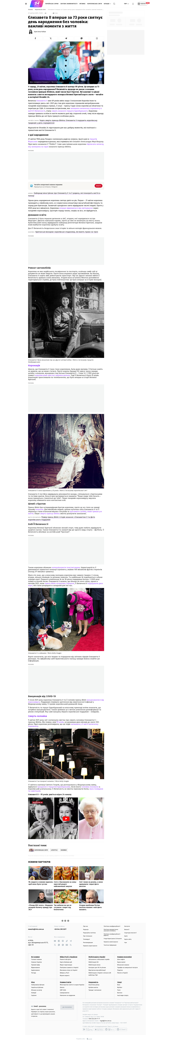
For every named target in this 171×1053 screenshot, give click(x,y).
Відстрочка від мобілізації (97, 970)
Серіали (33, 995)
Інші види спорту (122, 995)
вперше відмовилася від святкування (76, 208)
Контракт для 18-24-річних (97, 967)
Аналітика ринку (94, 985)
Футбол (119, 987)
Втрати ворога (64, 975)
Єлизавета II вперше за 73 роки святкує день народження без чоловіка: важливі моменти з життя (76, 9)
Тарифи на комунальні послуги (127, 967)
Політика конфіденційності (112, 926)
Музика (82, 4)
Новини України (36, 962)
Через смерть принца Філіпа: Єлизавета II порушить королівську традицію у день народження (62, 121)
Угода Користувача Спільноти (113, 938)
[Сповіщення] (133, 3)
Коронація (34, 365)
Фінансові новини (123, 965)
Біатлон (119, 993)
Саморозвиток (64, 993)
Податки (120, 970)
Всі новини (35, 957)
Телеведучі (86, 939)
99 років (60, 722)
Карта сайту (127, 939)
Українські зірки (51, 4)
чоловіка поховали (90, 787)
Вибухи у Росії (64, 973)
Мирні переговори (66, 965)
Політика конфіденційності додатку (112, 934)
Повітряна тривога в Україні (69, 967)
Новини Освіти (65, 982)
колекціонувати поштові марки (66, 567)
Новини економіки (124, 957)
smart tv (110, 1029)
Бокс (118, 985)
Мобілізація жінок (94, 965)
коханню (39, 509)
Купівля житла (93, 987)
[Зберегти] (97, 38)
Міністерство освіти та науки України (72, 985)
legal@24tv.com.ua (105, 1020)
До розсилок (67, 1007)
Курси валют (121, 962)
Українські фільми (37, 987)
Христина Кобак (40, 32)
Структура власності (130, 932)
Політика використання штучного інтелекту (111, 930)
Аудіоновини (35, 970)
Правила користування (90, 945)
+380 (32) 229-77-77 (94, 1018)
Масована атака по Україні (68, 970)
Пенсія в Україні (122, 973)
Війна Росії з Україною (68, 957)
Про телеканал (87, 936)
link (55, 941)
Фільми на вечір (36, 990)
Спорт (119, 982)
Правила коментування (111, 942)
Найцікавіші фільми (37, 985)
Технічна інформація (110, 945)
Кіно (33, 982)
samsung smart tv (121, 1029)
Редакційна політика (89, 932)
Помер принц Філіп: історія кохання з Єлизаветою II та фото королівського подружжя (61, 518)
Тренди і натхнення (95, 990)
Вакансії (126, 929)
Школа (62, 987)
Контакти (127, 926)
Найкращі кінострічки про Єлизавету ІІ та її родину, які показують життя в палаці (64, 194)
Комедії (33, 993)
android (88, 1029)
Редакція (85, 929)
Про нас (85, 926)
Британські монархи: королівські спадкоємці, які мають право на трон (66, 232)
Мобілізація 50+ (94, 962)
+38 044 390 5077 (60, 929)
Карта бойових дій (66, 962)
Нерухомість (93, 982)
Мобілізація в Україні (97, 957)
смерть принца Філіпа (50, 513)
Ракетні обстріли (65, 959)
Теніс (119, 990)
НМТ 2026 (63, 990)
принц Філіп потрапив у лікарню (59, 583)
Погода (33, 973)
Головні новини (36, 959)
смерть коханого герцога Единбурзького (70, 111)
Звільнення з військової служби (99, 959)
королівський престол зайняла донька (52, 375)
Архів (125, 936)
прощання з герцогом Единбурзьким (53, 787)
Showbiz (30, 9)
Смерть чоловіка (37, 716)
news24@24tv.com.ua (36, 929)
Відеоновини (35, 967)
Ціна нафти (121, 959)
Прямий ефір (35, 965)
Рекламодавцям (88, 942)
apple (99, 1029)
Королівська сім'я (94, 4)
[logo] (37, 3)
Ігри (125, 942)
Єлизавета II (41, 101)
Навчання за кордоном (67, 995)
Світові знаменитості (68, 4)
